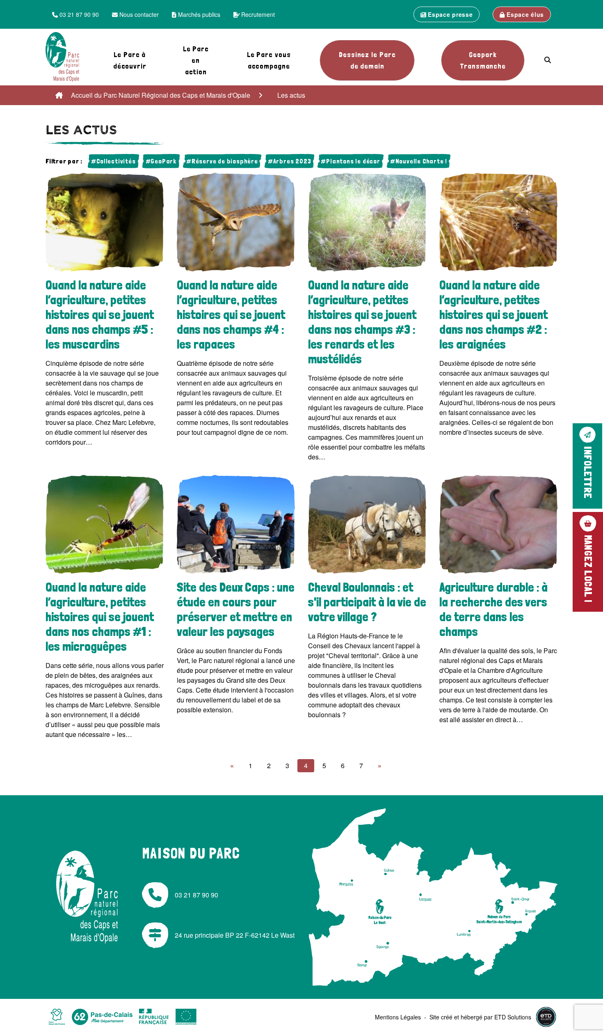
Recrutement (257, 14)
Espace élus (524, 14)
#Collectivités (113, 161)
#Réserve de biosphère (222, 161)
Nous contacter (138, 14)
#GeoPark (161, 161)
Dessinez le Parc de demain (367, 60)
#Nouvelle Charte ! (418, 161)
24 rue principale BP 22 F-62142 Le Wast (235, 935)
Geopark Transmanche (483, 60)
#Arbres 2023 (289, 161)
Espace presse (449, 14)
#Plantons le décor (350, 161)
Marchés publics (198, 14)
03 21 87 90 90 (78, 14)
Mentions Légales (398, 1017)
